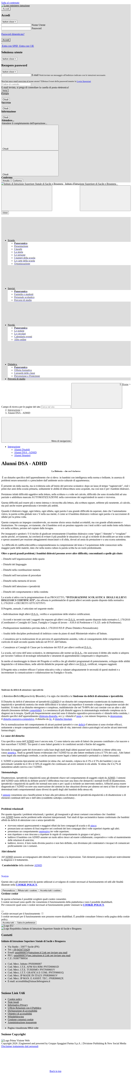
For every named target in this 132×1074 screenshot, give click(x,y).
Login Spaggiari (84, 81)
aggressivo (44, 831)
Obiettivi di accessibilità (20, 1013)
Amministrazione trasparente (22, 1022)
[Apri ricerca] (105, 198)
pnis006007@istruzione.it (41, 952)
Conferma (17, 181)
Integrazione (14, 410)
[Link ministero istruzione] (15, 5)
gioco (93, 825)
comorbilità (35, 710)
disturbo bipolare (63, 719)
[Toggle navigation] (26, 198)
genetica (12, 752)
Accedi (6, 9)
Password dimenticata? (12, 34)
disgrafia (53, 716)
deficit (82, 724)
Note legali (13, 1002)
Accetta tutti (50, 890)
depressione (116, 716)
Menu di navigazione (61, 441)
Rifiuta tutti (27, 890)
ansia (78, 716)
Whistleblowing (16, 1016)
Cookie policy (15, 999)
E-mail (35, 75)
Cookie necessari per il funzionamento (21, 913)
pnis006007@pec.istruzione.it (42, 955)
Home (125, 384)
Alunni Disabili (22, 449)
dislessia (44, 716)
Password (37, 28)
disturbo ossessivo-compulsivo (18, 719)
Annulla (6, 181)
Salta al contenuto (10, 2)
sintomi (6, 795)
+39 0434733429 (21, 949)
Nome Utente (38, 25)
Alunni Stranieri (22, 455)
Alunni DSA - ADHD (25, 452)
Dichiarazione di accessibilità (22, 1010)
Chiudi (5, 99)
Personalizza (9, 890)
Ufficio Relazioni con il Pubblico (24, 1008)
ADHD (38, 865)
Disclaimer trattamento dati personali (19, 1046)
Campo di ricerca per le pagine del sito (20, 406)
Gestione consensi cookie (20, 1019)
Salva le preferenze (26, 922)
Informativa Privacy (18, 1005)
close (5, 213)
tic (50, 719)
